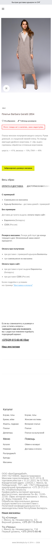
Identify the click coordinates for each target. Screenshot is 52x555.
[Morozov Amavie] (35, 366)
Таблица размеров (28, 121)
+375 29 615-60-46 (31, 531)
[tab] (12, 186)
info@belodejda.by (16, 489)
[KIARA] (12, 366)
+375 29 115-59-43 (32, 522)
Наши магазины (11, 512)
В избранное (9, 121)
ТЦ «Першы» (9, 526)
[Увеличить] (6, 88)
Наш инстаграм (11, 346)
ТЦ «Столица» (9, 517)
